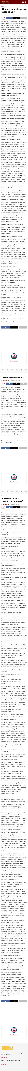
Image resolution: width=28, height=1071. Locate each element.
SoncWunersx (6, 14)
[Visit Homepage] (5, 2)
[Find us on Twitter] (3, 1067)
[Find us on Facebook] (1, 1067)
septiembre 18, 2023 (15, 14)
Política (6, 374)
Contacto (8, 1060)
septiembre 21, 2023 (15, 504)
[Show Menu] (23, 2)
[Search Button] (26, 2)
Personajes (7, 6)
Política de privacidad (15, 1060)
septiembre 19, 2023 (15, 380)
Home (2, 6)
